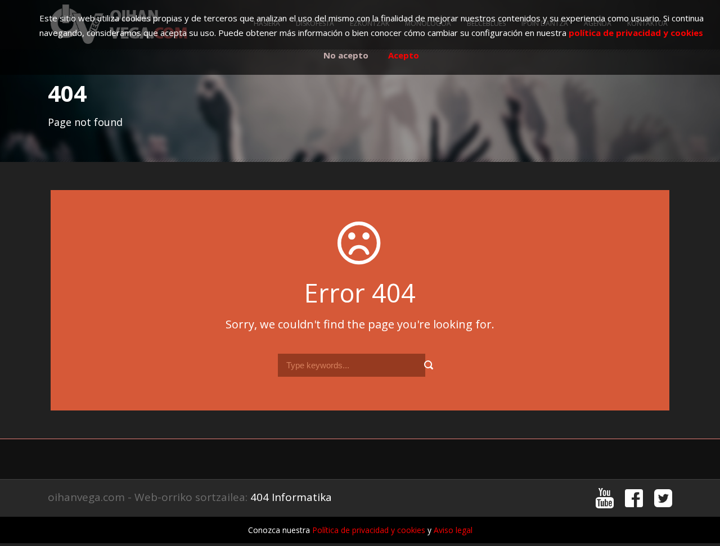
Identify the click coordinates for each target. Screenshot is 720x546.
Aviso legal (453, 530)
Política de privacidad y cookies (368, 530)
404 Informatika (291, 497)
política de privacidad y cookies (636, 32)
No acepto (345, 55)
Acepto (403, 55)
